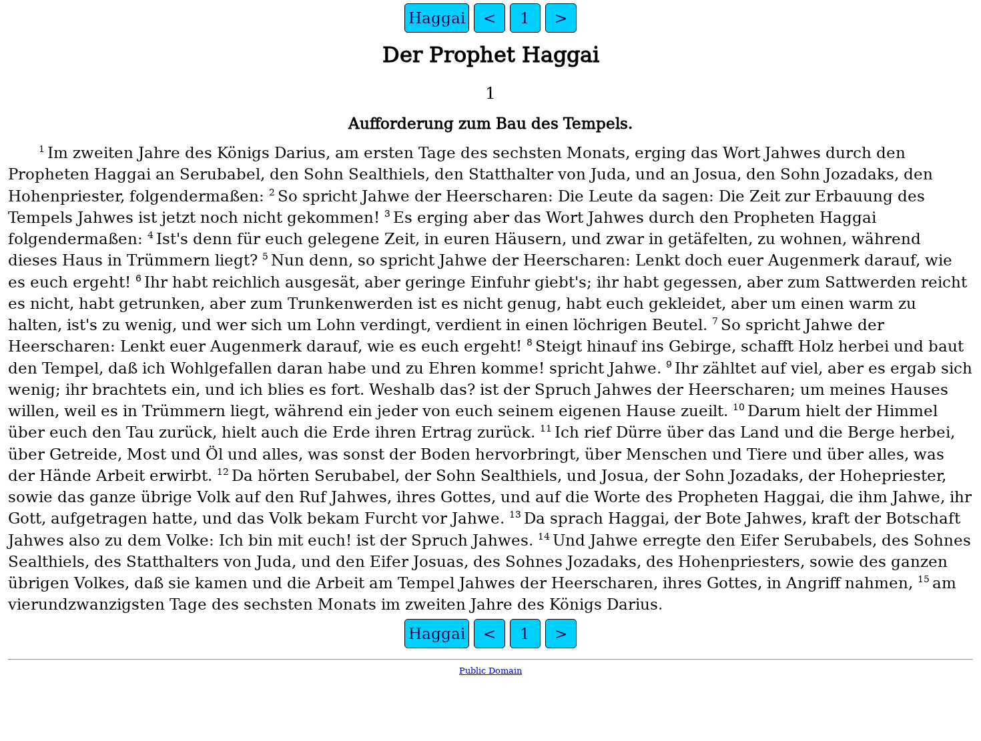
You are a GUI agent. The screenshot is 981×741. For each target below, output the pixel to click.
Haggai (436, 18)
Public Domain (490, 671)
